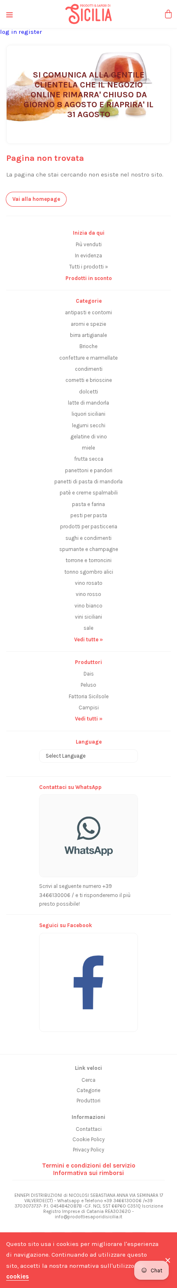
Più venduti (89, 244)
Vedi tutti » (88, 719)
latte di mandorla (88, 403)
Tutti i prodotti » (88, 267)
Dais (89, 674)
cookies (17, 1276)
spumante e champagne (88, 549)
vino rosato (88, 583)
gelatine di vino (88, 436)
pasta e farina (88, 504)
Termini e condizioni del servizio (88, 1165)
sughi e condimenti (88, 538)
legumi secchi (88, 425)
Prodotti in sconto (88, 278)
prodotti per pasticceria (88, 526)
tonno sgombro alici (88, 572)
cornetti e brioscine (88, 380)
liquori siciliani (88, 414)
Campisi (89, 707)
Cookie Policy (88, 1139)
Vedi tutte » (88, 639)
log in (9, 31)
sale (88, 628)
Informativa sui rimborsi (88, 1173)
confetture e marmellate (88, 358)
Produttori (88, 1100)
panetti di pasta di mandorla (88, 481)
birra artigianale (88, 335)
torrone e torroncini (88, 560)
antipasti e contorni (88, 312)
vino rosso (88, 594)
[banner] (88, 978)
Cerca (88, 1080)
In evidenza (88, 255)
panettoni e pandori (88, 470)
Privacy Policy (88, 1150)
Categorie (88, 1090)
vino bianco (88, 606)
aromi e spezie (88, 324)
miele (88, 448)
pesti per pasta (88, 515)
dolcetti (88, 392)
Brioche (88, 346)
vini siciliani (88, 617)
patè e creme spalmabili (89, 493)
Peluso (88, 685)
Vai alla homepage (36, 199)
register (30, 31)
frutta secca (88, 459)
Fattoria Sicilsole (89, 696)
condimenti (88, 369)
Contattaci (89, 1129)
